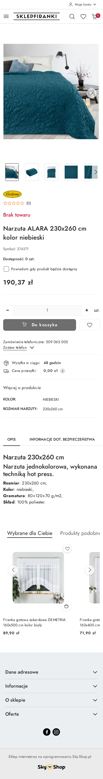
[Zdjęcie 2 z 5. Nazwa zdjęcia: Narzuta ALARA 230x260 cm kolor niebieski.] (32, 172)
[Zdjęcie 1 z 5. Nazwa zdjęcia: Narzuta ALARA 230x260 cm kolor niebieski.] (12, 172)
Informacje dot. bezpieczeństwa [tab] (62, 439)
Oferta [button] (12, 714)
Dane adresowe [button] (21, 672)
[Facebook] (46, 732)
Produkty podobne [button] (80, 533)
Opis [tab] (11, 439)
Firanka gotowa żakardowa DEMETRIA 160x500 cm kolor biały (34, 622)
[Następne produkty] (90, 570)
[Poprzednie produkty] (13, 570)
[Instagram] (56, 732)
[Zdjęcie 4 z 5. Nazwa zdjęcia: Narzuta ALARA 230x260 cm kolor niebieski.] (71, 172)
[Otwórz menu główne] (6, 16)
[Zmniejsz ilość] (7, 310)
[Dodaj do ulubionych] (89, 325)
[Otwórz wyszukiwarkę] (72, 16)
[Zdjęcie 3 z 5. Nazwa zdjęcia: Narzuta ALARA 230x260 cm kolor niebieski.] (51, 172)
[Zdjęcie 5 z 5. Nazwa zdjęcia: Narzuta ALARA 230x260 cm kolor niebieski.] (91, 172)
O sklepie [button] (15, 700)
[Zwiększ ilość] (87, 310)
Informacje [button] (16, 686)
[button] (91, 93)
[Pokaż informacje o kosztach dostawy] (62, 371)
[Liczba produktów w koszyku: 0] (94, 16)
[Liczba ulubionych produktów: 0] (83, 16)
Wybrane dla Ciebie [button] (29, 533)
